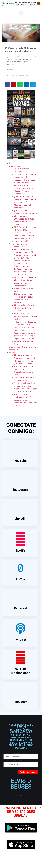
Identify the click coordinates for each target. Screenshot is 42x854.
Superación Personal (18, 244)
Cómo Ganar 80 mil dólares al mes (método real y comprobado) (24, 235)
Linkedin (20, 519)
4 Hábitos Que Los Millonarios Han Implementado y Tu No (24, 185)
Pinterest (20, 608)
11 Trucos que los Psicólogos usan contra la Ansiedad (25, 316)
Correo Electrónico (21, 761)
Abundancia (14, 166)
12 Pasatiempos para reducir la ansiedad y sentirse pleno (23, 272)
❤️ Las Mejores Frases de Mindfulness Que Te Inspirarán (25, 308)
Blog (11, 163)
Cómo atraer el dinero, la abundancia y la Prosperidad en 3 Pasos (25, 177)
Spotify (20, 550)
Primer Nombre (21, 753)
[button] (21, 13)
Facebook (20, 702)
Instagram (20, 490)
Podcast (20, 640)
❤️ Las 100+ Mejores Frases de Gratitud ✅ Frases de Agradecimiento (25, 252)
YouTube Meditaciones (20, 671)
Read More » (9, 70)
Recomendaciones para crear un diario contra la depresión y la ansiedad (24, 336)
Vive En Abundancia (23, 216)
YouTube (20, 461)
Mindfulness (19, 247)
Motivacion (14, 352)
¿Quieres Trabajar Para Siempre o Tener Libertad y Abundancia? (25, 199)
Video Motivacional (22, 400)
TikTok (20, 579)
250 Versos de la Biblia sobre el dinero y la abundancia (20, 50)
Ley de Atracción (21, 241)
